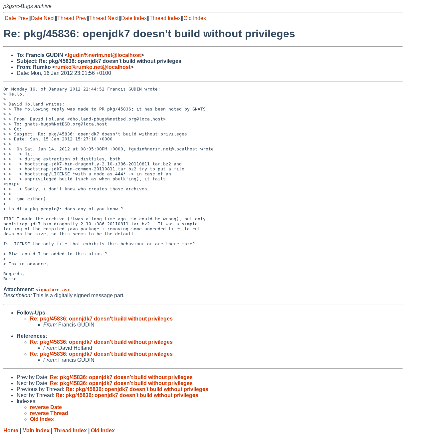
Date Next (43, 18)
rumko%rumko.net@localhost (92, 67)
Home (10, 430)
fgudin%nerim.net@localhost (104, 55)
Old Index (194, 18)
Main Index (36, 430)
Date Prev (16, 18)
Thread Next (103, 18)
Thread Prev (72, 18)
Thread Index (165, 18)
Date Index (134, 18)
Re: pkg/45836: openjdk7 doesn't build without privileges (101, 319)
